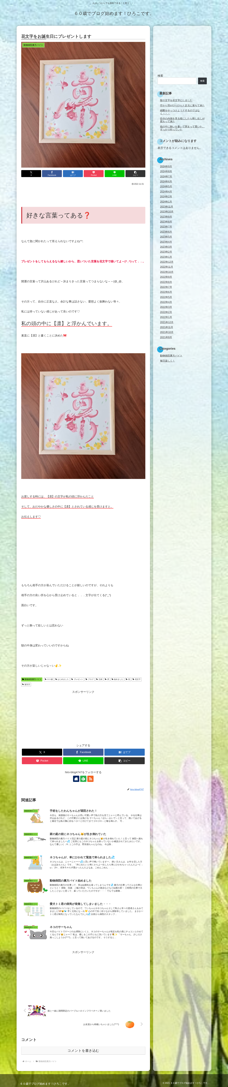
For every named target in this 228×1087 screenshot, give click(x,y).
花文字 (138, 679)
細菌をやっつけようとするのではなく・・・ (180, 112)
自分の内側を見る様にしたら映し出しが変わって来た (182, 120)
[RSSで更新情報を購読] (90, 779)
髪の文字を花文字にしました (176, 100)
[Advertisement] (83, 195)
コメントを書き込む (83, 1051)
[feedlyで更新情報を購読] (83, 779)
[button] (135, 173)
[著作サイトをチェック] (76, 779)
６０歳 (50, 679)
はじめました (63, 679)
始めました (118, 679)
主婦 (100, 679)
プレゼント (78, 679)
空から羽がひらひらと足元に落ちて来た (182, 105)
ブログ (91, 679)
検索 (160, 75)
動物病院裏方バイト (33, 679)
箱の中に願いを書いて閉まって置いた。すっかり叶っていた (182, 128)
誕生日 (27, 684)
